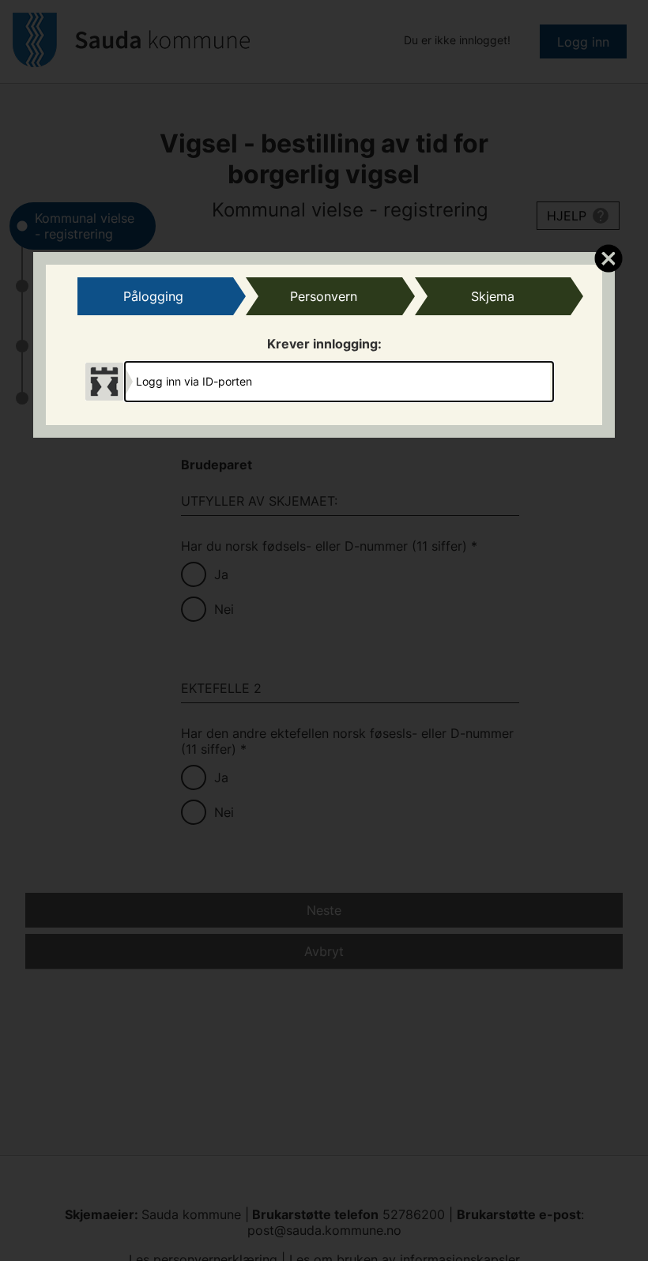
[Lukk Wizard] (608, 258)
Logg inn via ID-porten (194, 381)
